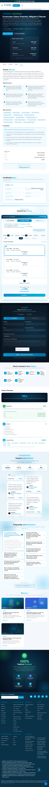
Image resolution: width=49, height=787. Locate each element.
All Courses (15, 5)
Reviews (16, 64)
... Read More (5, 26)
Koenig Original (7, 9)
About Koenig (3, 80)
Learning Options (4, 85)
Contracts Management (15, 9)
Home (2, 9)
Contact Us (3, 88)
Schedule (10, 64)
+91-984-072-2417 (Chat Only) (25, 1)
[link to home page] (8, 5)
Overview (4, 64)
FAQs (21, 64)
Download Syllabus (20, 33)
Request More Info (7, 33)
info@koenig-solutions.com (25, 99)
